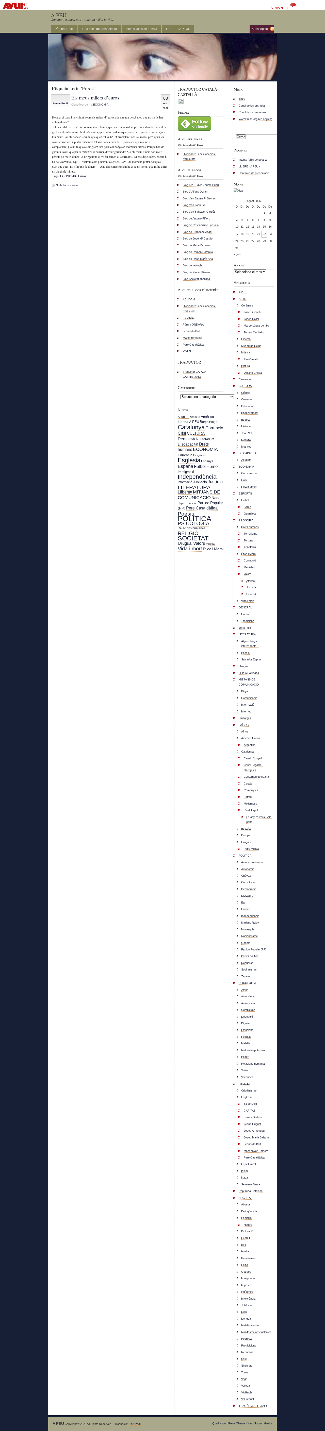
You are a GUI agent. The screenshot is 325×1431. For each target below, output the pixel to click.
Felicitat (246, 1036)
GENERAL (245, 607)
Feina (244, 1264)
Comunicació (249, 698)
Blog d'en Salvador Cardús (199, 211)
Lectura (246, 439)
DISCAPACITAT (248, 453)
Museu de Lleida (251, 345)
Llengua (243, 666)
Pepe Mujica (251, 848)
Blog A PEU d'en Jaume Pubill (201, 184)
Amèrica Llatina (250, 738)
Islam (244, 1170)
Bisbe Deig (250, 1103)
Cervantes (245, 379)
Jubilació (200, 482)
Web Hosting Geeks (260, 1423)
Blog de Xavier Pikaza (196, 272)
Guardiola (250, 513)
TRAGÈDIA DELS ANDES (254, 1405)
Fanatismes (248, 1258)
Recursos (247, 1352)
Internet (246, 711)
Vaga (244, 1379)
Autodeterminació (252, 862)
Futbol (200, 466)
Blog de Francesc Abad (197, 231)
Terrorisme (250, 533)
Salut (244, 1358)
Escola (245, 419)
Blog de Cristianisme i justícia (201, 225)
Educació (185, 455)
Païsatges (245, 718)
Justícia (215, 481)
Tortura (248, 540)
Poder (245, 1056)
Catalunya (191, 427)
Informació (185, 482)
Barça (204, 422)
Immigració (186, 472)
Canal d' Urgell (253, 758)
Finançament (249, 486)
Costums (246, 399)
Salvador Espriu (251, 659)
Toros (244, 1372)
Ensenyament (249, 412)
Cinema (246, 338)
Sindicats (246, 1365)
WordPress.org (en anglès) (255, 119)
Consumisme (249, 473)
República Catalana (251, 1190)
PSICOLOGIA (193, 523)
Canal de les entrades (252, 105)
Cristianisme (248, 1090)
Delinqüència (249, 1211)
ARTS (242, 298)
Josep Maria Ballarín (256, 1137)
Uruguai (185, 543)
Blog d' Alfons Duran (195, 191)
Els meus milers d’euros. (96, 97)
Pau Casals (251, 359)
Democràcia (189, 439)
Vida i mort (190, 548)
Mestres (246, 446)
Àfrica (244, 731)
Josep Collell (251, 318)
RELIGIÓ (188, 533)
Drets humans (250, 527)
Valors (199, 543)
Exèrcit (245, 1237)
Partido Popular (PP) (253, 949)
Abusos (246, 1204)
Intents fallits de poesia (141, 29)
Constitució (248, 882)
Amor (244, 989)
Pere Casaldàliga (193, 344)
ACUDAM (189, 299)
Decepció (247, 1016)
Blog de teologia (192, 265)
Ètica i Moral (213, 549)
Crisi (182, 433)
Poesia (186, 514)
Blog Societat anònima (196, 278)
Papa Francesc (187, 503)
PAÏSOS (244, 724)
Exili (243, 1244)
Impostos (247, 1285)
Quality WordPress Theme (228, 1423)
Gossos (246, 1271)
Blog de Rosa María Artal (198, 258)
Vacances (247, 1077)
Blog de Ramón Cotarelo (198, 251)
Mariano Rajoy (250, 922)
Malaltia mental (250, 1325)
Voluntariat (247, 1399)
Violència (246, 1392)
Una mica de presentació (99, 29)
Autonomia (247, 869)
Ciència (245, 392)
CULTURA (196, 433)
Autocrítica (247, 996)
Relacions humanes (191, 528)
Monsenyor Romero (256, 1150)
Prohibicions (248, 1345)
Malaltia (245, 1043)
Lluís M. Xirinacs (249, 672)
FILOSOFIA (246, 520)
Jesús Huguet (252, 1124)
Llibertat (185, 492)
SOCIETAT (193, 538)
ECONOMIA (100, 104)
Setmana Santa (250, 1184)
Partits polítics (249, 956)
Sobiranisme (248, 969)
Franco (245, 909)
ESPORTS (245, 493)
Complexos (248, 1009)
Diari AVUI (134, 1423)
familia (245, 1251)
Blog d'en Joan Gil (194, 205)
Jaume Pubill (60, 103)
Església (189, 460)
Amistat (195, 417)
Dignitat (245, 1023)
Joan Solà (247, 433)
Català (248, 783)
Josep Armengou (254, 1130)
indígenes (247, 1291)
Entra (242, 98)
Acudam (183, 416)
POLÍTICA (194, 518)
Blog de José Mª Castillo (198, 238)
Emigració (199, 455)
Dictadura (207, 439)
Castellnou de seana (256, 776)
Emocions (247, 1029)
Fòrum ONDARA (193, 324)
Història (246, 426)
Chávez (246, 875)
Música (245, 352)
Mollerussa (250, 803)
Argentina (249, 744)
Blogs (213, 422)
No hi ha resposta (67, 185)
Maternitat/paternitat (253, 1050)
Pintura (245, 365)
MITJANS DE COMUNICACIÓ (199, 494)
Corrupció (214, 427)
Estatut (248, 796)
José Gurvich (252, 312)
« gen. (237, 254)
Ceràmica (247, 305)
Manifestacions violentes (256, 1332)
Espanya (207, 461)
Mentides (249, 567)
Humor (212, 466)
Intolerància (248, 1298)
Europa (245, 835)
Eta (243, 902)
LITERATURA (194, 487)
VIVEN (187, 351)
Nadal (216, 498)
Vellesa (210, 543)
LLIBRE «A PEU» (178, 29)
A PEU (59, 15)
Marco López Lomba (256, 325)
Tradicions (247, 620)
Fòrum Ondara (253, 1117)
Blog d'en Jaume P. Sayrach (200, 198)
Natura (248, 1224)
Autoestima (248, 1003)
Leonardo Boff (191, 331)
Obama (245, 942)
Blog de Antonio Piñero (196, 218)
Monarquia (247, 929)
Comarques (251, 790)
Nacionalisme (249, 936)
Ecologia (246, 1217)
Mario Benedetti (192, 337)
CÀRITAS (249, 1110)
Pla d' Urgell (251, 810)
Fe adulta (188, 317)
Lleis (244, 1311)
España (185, 466)
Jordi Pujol (245, 627)
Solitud (245, 1070)
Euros (82, 176)
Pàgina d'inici (64, 29)
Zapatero (246, 976)
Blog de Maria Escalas (196, 245)
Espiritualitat (248, 1164)
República (247, 962)
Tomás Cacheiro (254, 332)
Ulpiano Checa (253, 372)
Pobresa (246, 1338)
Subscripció (260, 29)
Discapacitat (188, 444)
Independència (197, 477)
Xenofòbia (250, 547)
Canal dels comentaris (252, 112)
